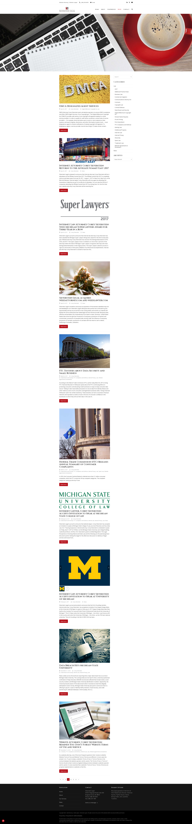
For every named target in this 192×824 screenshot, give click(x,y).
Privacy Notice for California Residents (74, 815)
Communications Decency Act (123, 99)
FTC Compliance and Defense (81, 377)
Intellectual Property (120, 130)
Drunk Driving (119, 119)
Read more (64, 130)
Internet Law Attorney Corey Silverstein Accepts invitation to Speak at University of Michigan (84, 596)
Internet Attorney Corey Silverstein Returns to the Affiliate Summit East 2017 (84, 167)
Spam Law (101, 471)
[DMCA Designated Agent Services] (84, 89)
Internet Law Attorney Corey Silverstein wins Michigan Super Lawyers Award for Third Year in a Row (84, 227)
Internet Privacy (92, 377)
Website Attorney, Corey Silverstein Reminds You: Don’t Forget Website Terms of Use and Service (83, 745)
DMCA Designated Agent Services (79, 106)
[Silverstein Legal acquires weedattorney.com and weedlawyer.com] (84, 278)
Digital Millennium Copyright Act (89, 109)
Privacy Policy (62, 815)
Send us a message (90, 802)
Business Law (118, 94)
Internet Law (91, 520)
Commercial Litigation (121, 97)
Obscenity (117, 138)
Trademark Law (119, 143)
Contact (61, 806)
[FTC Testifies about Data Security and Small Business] (84, 351)
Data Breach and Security (67, 377)
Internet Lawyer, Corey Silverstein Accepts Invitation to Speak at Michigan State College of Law (83, 514)
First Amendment (119, 122)
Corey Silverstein (74, 109)
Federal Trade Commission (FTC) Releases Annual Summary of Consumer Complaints (83, 464)
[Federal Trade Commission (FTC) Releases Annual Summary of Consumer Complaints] (84, 434)
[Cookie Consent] (3, 821)
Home (61, 791)
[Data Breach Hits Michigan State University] (84, 646)
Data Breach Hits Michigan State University (78, 666)
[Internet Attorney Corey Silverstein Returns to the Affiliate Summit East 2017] (84, 150)
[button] (132, 9)
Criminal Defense (119, 107)
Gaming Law (118, 127)
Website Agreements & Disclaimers (98, 751)
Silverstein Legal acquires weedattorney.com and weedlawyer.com (83, 299)
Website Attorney (63, 2)
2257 (116, 89)
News (83, 171)
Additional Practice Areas (122, 92)
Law (98, 109)
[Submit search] (131, 77)
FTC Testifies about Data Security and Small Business (82, 372)
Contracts (63, 751)
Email (93, 2)
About (61, 795)
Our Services (62, 799)
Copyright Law (119, 105)
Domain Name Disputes (121, 117)
